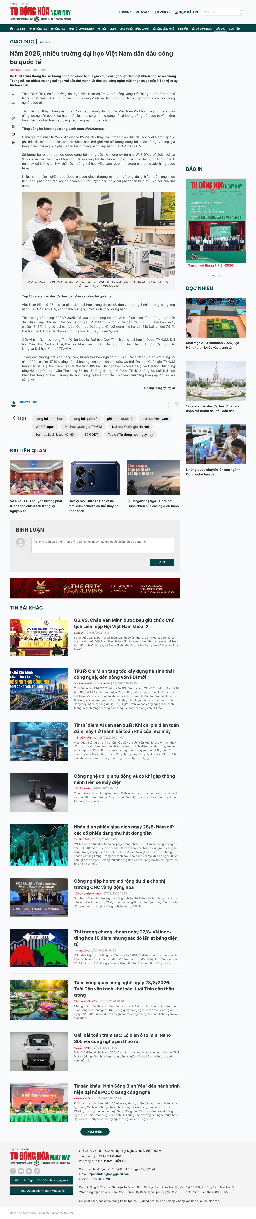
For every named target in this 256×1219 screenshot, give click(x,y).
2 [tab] (219, 276)
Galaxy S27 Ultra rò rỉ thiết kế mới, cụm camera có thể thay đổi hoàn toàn (94, 506)
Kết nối (102, 28)
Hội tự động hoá (38, 28)
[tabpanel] (216, 224)
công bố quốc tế (85, 418)
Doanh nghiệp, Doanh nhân (92, 683)
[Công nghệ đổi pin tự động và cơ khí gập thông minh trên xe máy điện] (39, 792)
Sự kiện (21, 28)
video (165, 12)
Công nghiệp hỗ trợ (87, 893)
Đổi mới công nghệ (202, 28)
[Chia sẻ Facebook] (13, 126)
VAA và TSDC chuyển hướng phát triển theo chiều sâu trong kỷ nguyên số (36, 506)
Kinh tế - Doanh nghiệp (81, 28)
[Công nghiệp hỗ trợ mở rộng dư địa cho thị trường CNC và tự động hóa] (39, 897)
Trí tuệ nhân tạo (85, 737)
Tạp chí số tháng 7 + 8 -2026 (210, 265)
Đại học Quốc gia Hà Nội (130, 426)
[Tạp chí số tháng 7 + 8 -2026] (216, 221)
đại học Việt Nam (155, 418)
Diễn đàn (183, 28)
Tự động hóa (58, 28)
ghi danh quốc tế (120, 418)
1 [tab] (213, 275)
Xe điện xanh (82, 788)
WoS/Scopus (45, 426)
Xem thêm (95, 1131)
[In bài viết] (13, 142)
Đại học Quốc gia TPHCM (83, 426)
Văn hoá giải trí (84, 1098)
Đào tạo (45, 42)
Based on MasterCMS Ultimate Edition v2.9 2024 (42, 1213)
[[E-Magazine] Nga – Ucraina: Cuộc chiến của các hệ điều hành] (153, 477)
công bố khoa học (49, 418)
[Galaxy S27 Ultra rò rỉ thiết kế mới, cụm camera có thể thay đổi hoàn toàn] (95, 477)
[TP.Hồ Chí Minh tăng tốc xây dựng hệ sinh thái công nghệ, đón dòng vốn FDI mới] (39, 689)
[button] (162, 562)
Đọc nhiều (199, 288)
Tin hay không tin (85, 1001)
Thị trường (81, 839)
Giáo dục (220, 28)
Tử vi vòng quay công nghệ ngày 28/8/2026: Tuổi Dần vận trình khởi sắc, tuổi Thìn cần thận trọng (124, 989)
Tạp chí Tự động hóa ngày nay (130, 434)
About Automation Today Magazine (42, 1190)
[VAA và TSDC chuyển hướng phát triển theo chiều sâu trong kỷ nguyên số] (36, 477)
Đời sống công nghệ (163, 28)
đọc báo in (188, 12)
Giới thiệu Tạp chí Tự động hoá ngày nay (41, 1180)
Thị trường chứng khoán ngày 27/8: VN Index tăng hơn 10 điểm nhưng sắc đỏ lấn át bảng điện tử (126, 938)
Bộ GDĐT (91, 434)
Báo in (194, 169)
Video (113, 28)
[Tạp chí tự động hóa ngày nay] (40, 11)
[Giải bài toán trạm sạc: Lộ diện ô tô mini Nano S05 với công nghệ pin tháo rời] (39, 1051)
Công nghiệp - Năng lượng (134, 28)
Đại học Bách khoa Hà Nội (55, 434)
